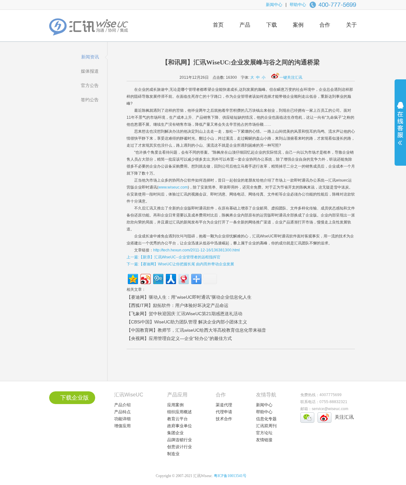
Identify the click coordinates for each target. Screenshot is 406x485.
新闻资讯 (90, 56)
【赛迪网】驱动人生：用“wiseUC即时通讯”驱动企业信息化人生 (189, 297)
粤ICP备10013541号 (230, 476)
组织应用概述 (179, 411)
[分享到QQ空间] (132, 278)
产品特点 (122, 411)
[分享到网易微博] (183, 278)
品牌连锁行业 (179, 439)
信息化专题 (266, 418)
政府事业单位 (179, 425)
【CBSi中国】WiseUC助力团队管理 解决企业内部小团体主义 (187, 321)
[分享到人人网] (170, 278)
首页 (218, 25)
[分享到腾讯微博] (158, 278)
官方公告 (90, 85)
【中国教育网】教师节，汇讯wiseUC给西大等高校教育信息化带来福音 (196, 330)
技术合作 (224, 418)
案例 (298, 25)
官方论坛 (264, 432)
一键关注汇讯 (290, 77)
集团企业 (175, 432)
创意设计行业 (179, 446)
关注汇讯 (344, 417)
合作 (324, 25)
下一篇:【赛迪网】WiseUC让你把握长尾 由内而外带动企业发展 (180, 264)
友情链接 (264, 439)
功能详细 (122, 418)
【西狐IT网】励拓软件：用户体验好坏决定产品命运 (177, 305)
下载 (271, 25)
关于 (351, 25)
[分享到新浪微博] (145, 278)
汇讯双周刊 (266, 425)
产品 (244, 25)
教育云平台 (177, 418)
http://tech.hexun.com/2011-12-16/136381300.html (196, 250)
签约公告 (90, 99)
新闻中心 (274, 4)
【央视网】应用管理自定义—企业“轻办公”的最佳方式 (179, 338)
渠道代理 (224, 404)
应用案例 (175, 404)
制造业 (173, 453)
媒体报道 (90, 71)
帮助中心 (298, 4)
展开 (400, 127)
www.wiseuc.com (173, 187)
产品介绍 (122, 404)
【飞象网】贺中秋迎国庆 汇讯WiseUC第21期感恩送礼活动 (184, 313)
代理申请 (224, 411)
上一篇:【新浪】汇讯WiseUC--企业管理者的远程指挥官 (173, 257)
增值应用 (122, 425)
